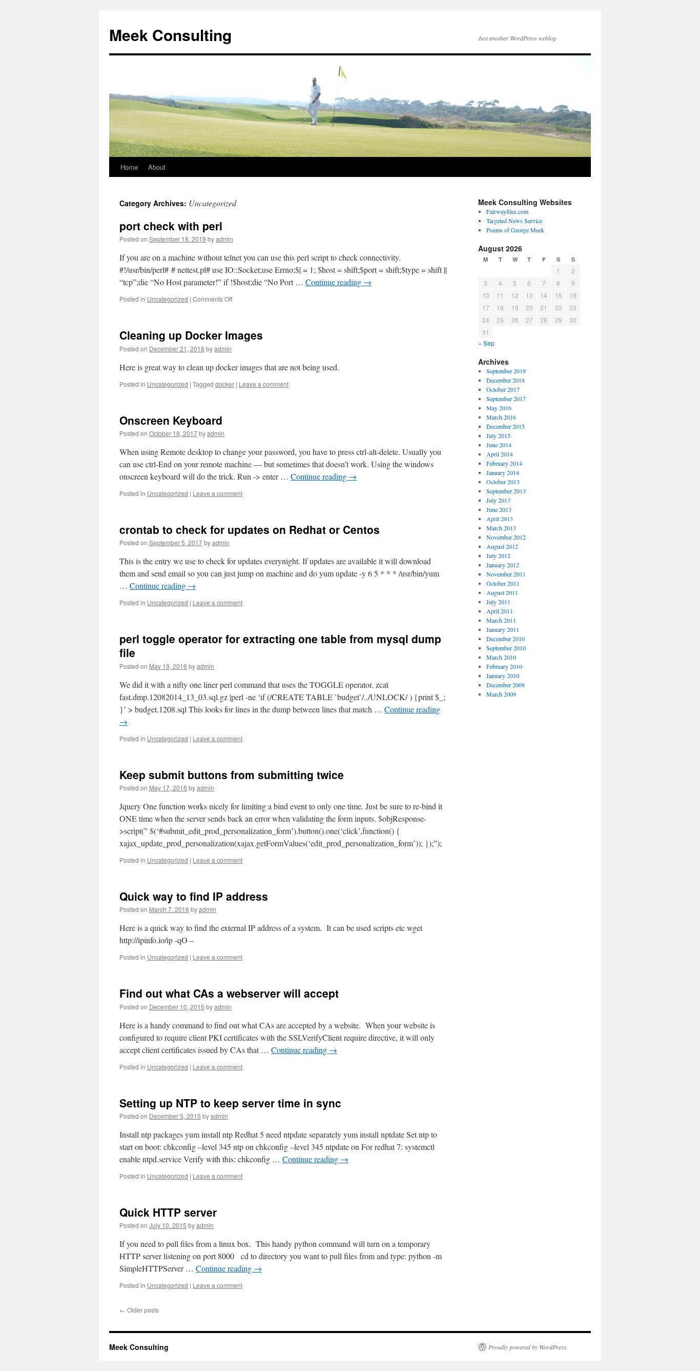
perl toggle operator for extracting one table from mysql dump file (280, 645)
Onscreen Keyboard (170, 420)
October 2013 (503, 482)
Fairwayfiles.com (507, 211)
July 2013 (498, 500)
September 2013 (506, 491)
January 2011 (502, 629)
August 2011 (502, 592)
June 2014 (498, 445)
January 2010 (502, 675)
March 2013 (501, 528)
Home (129, 167)
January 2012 (502, 565)
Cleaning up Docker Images (191, 335)
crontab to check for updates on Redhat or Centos (249, 529)
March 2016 (501, 417)
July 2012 (498, 555)
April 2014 (499, 454)
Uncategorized (167, 298)
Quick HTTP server (168, 1212)
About (157, 167)
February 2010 (504, 666)
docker (224, 384)
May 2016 (498, 408)
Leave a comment (264, 384)
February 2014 (504, 463)
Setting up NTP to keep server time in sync (230, 1102)
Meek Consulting (170, 35)
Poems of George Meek (515, 230)
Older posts (139, 1309)
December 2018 (505, 380)
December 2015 (505, 426)
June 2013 (498, 509)
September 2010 (506, 648)
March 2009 (501, 694)
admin (224, 238)
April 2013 (499, 518)
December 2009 (505, 685)
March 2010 (501, 657)
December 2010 (505, 638)
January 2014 (502, 472)
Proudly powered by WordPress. (528, 1347)
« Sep (486, 343)
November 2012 (506, 537)
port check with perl (170, 225)
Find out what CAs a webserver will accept (229, 993)
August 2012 (502, 546)
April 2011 (499, 611)
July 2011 (498, 602)
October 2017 (503, 389)
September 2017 (506, 398)
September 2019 (506, 371)
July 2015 (498, 435)
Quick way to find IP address (193, 896)
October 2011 (503, 583)
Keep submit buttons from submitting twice (231, 774)
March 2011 (501, 620)
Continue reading (338, 281)
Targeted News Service (514, 220)
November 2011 (506, 574)
